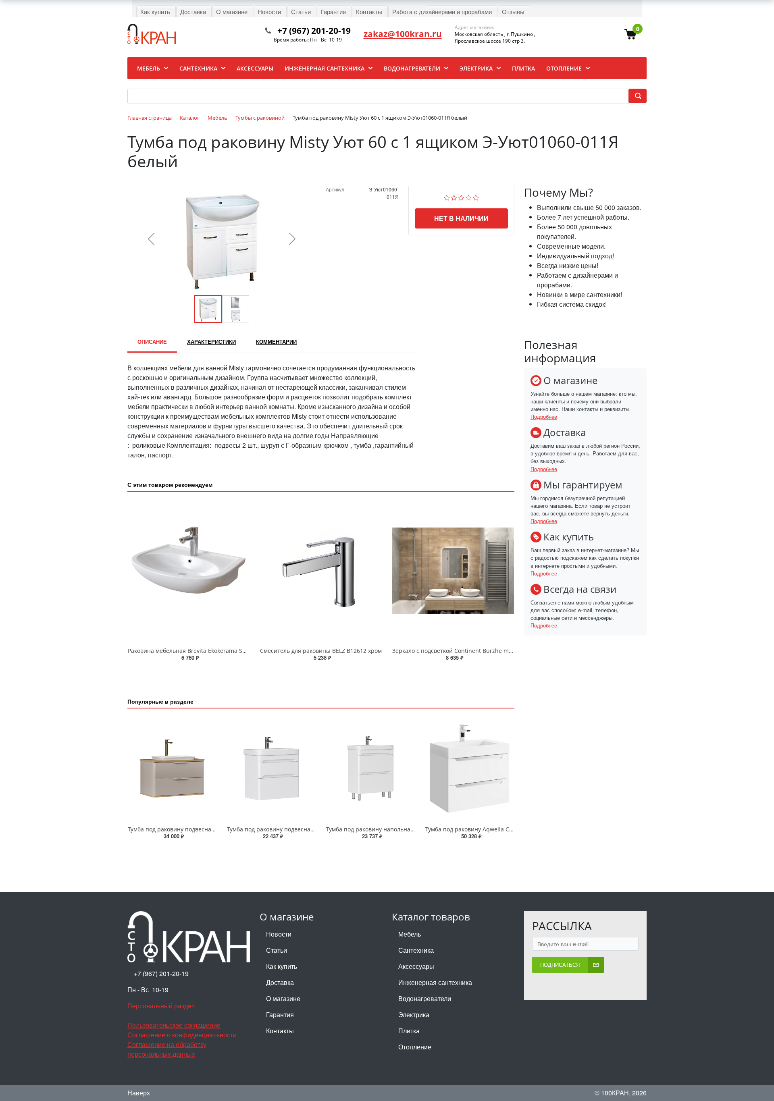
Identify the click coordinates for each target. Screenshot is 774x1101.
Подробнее (544, 416)
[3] (461, 197)
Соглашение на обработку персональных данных (166, 1049)
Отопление (414, 1046)
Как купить (281, 966)
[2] (454, 197)
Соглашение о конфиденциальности (182, 1034)
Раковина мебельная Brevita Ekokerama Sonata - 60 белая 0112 (215, 650)
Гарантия (280, 1014)
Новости (278, 934)
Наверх (138, 1092)
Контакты (280, 1030)
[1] (447, 197)
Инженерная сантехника (435, 982)
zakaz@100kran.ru (403, 33)
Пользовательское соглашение (174, 1025)
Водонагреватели (424, 998)
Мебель (409, 934)
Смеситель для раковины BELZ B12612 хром (321, 650)
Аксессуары (416, 966)
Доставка (280, 982)
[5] (476, 197)
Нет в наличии (461, 218)
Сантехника (416, 950)
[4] (469, 197)
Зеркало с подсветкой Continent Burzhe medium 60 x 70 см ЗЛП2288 (486, 650)
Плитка (409, 1030)
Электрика (413, 1014)
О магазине (283, 998)
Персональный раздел (161, 1005)
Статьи (276, 950)
